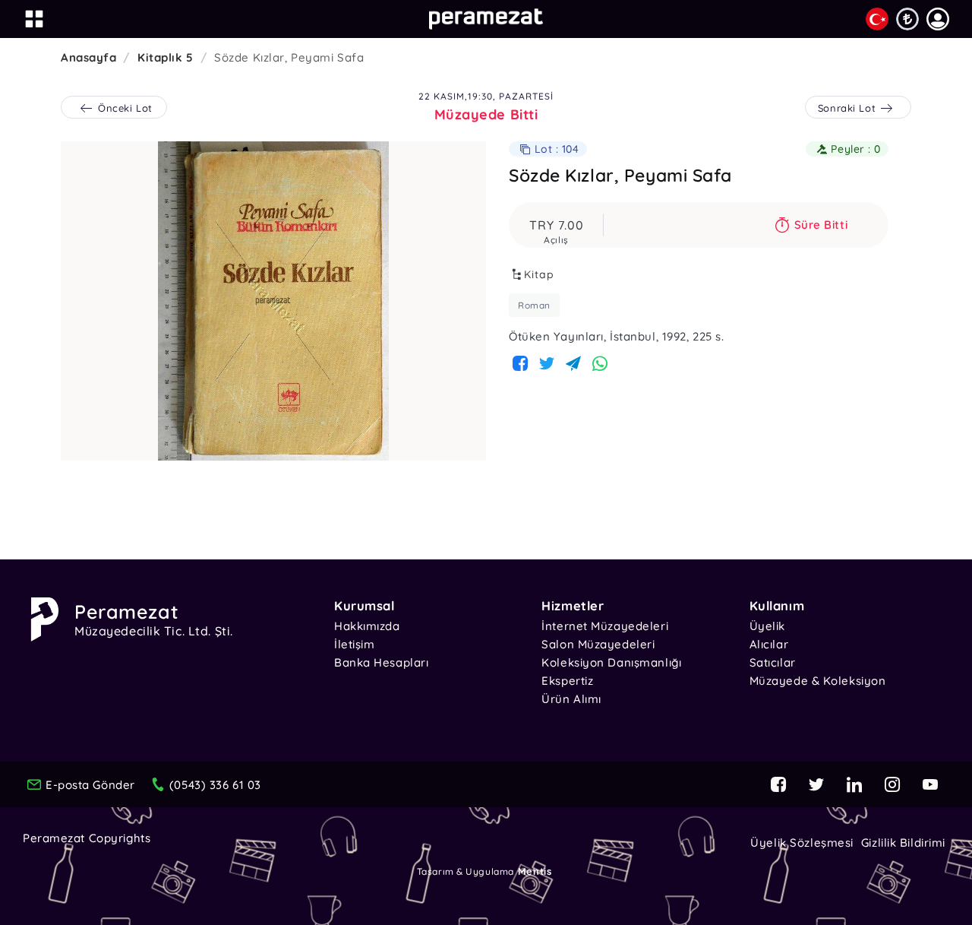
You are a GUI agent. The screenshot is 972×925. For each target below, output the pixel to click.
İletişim (354, 644)
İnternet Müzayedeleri (604, 626)
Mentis (534, 871)
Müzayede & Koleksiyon (818, 680)
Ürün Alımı (571, 699)
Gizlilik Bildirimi (903, 842)
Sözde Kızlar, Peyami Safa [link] (289, 57)
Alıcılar (769, 644)
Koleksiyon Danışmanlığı (611, 662)
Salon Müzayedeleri (598, 644)
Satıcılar (773, 662)
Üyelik (767, 626)
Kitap (539, 274)
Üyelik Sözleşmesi (802, 842)
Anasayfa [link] (88, 57)
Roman (534, 305)
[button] (937, 19)
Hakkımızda (367, 626)
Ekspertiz (567, 680)
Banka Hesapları (381, 662)
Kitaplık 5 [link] (165, 57)
